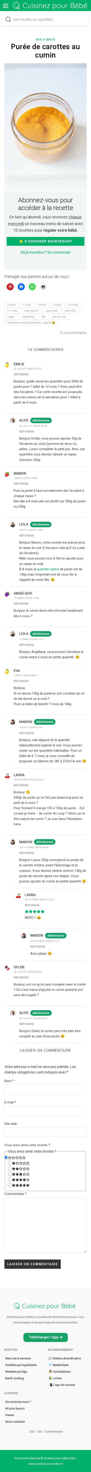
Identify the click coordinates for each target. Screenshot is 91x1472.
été (44, 316)
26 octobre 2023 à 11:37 (44, 941)
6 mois (11, 304)
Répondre (21, 374)
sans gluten (31, 310)
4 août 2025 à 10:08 (31, 530)
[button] (45, 1337)
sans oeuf (52, 310)
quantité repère (48, 569)
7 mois (27, 304)
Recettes (10, 1349)
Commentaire (15, 1194)
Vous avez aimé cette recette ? (27, 1145)
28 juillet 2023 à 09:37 (33, 1018)
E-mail (10, 1102)
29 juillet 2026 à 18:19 (27, 368)
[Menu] (5, 5)
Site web (10, 1124)
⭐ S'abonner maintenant (45, 241)
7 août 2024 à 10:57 (31, 727)
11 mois (12, 310)
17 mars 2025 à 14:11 (31, 639)
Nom (9, 1081)
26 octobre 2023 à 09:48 (33, 847)
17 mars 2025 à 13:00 (26, 598)
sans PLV (70, 310)
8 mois (42, 304)
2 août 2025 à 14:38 (25, 478)
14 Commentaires (73, 333)
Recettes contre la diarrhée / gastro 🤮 (31, 322)
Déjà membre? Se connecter (46, 252)
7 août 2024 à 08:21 (25, 675)
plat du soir (59, 316)
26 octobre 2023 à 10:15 (39, 899)
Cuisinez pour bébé (51, 6)
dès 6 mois (45, 39)
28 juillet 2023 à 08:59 (27, 972)
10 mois (73, 304)
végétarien (28, 316)
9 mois (57, 304)
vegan (11, 316)
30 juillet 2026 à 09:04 (33, 426)
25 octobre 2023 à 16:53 (28, 779)
